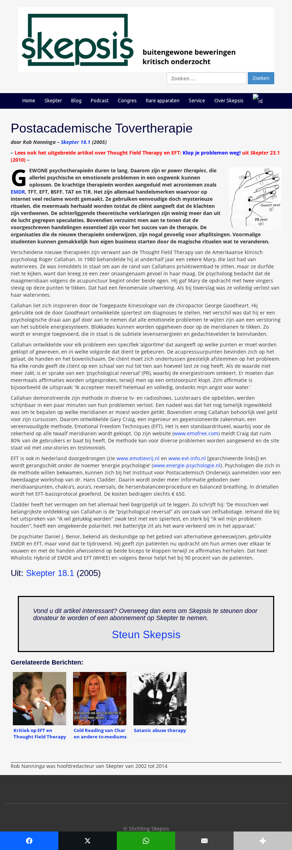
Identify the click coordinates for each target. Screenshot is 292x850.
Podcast (100, 100)
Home (28, 100)
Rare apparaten (162, 100)
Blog (76, 100)
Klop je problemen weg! (212, 152)
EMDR (18, 191)
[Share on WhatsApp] (146, 841)
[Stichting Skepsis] (146, 39)
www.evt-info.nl (187, 458)
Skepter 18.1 (75, 142)
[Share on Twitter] (87, 841)
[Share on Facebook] (29, 841)
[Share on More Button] (263, 841)
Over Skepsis (229, 100)
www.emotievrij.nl (138, 458)
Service (197, 100)
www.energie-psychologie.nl (186, 465)
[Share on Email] (204, 841)
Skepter (53, 100)
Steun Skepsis (146, 634)
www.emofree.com (196, 433)
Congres (127, 100)
